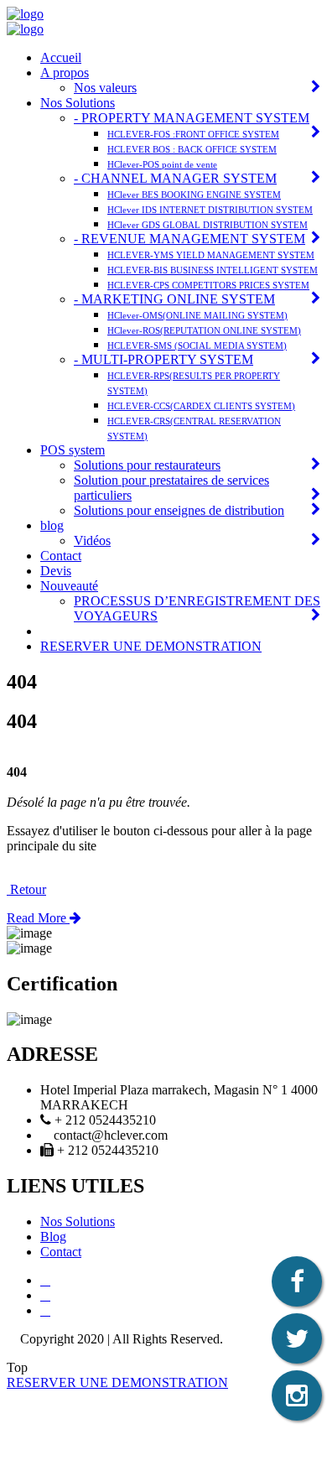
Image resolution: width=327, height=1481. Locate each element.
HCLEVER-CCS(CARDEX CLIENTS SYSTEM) (201, 406)
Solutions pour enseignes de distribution (179, 510)
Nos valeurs (105, 88)
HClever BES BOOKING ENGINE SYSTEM (194, 195)
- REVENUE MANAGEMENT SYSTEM (189, 238)
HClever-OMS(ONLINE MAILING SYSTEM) (197, 315)
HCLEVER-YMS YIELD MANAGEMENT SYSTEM (210, 255)
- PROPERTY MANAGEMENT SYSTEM (191, 118)
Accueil (60, 57)
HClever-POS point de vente (162, 164)
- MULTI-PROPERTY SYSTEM (163, 359)
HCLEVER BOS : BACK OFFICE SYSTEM (192, 149)
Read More (38, 918)
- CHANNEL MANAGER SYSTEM (175, 178)
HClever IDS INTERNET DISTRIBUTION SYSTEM (210, 210)
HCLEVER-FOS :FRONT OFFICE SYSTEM (193, 134)
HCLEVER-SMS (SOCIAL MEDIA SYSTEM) (197, 345)
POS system (72, 450)
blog (52, 525)
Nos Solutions (77, 103)
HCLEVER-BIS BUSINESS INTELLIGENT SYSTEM (212, 270)
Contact (60, 555)
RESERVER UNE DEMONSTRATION (151, 646)
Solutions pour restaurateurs (147, 465)
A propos (64, 72)
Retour (26, 889)
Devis (55, 571)
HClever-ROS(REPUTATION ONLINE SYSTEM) (204, 330)
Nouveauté (69, 586)
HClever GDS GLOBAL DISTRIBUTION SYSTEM (207, 225)
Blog (53, 1236)
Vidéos (92, 540)
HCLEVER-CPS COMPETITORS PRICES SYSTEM (208, 285)
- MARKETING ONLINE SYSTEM (174, 299)
